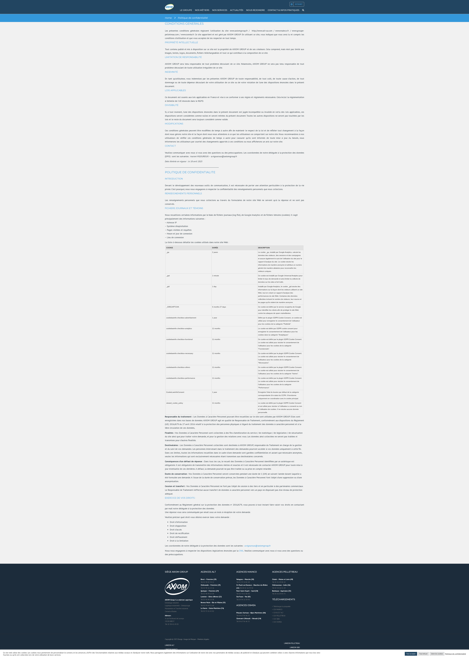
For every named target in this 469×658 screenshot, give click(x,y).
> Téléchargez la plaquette (281, 606)
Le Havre (204, 608)
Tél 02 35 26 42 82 (207, 611)
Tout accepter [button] (411, 654)
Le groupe (186, 10)
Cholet (274, 579)
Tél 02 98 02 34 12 (207, 582)
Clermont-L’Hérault (243, 618)
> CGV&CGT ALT (277, 613)
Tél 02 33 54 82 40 (243, 582)
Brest (203, 579)
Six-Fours (239, 597)
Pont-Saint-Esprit (243, 591)
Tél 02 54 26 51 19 (279, 588)
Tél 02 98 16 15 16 (207, 588)
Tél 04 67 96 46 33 (243, 615)
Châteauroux (277, 585)
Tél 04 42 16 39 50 (246, 588)
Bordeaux (275, 591)
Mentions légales (203, 639)
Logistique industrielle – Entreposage (177, 605)
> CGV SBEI (276, 619)
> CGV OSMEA (277, 622)
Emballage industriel (172, 603)
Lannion (204, 597)
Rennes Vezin (205, 602)
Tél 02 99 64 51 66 (207, 605)
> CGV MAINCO (277, 609)
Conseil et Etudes (171, 611)
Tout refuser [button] (423, 654)
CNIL (241, 550)
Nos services (219, 10)
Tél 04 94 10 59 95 (243, 599)
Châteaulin (205, 585)
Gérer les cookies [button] (437, 654)
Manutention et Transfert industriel (176, 608)
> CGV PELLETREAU (278, 616)
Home (168, 18)
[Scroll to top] (456, 645)
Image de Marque (189, 639)
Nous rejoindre (255, 10)
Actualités (236, 10)
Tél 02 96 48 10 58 (207, 599)
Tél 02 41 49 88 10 (279, 582)
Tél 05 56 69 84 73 (279, 594)
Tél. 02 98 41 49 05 (172, 624)
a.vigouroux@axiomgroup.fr (258, 545)
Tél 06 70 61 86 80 (243, 594)
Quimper (204, 591)
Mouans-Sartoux (242, 613)
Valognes (239, 579)
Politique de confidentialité (455, 654)
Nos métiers (202, 10)
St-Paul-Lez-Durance (244, 585)
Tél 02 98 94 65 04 (207, 594)
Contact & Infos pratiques (283, 10)
